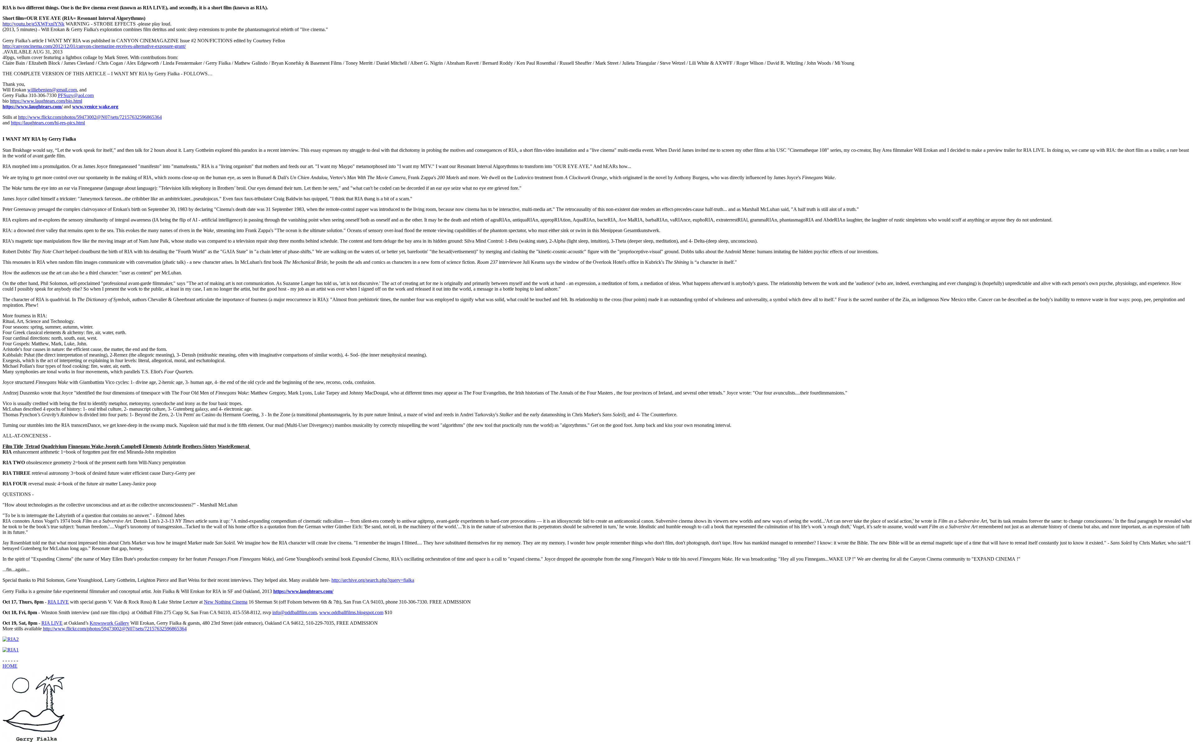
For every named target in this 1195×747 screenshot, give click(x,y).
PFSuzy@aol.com (76, 95)
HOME (9, 666)
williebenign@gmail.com (52, 89)
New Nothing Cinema (225, 602)
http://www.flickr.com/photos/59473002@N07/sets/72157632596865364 (90, 117)
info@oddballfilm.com (294, 612)
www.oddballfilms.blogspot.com (351, 612)
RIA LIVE (58, 602)
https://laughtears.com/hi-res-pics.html (48, 122)
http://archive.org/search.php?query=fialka (372, 580)
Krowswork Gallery (109, 623)
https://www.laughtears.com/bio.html (46, 101)
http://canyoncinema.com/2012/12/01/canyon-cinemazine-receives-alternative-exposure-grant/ (94, 46)
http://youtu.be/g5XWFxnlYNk (33, 23)
